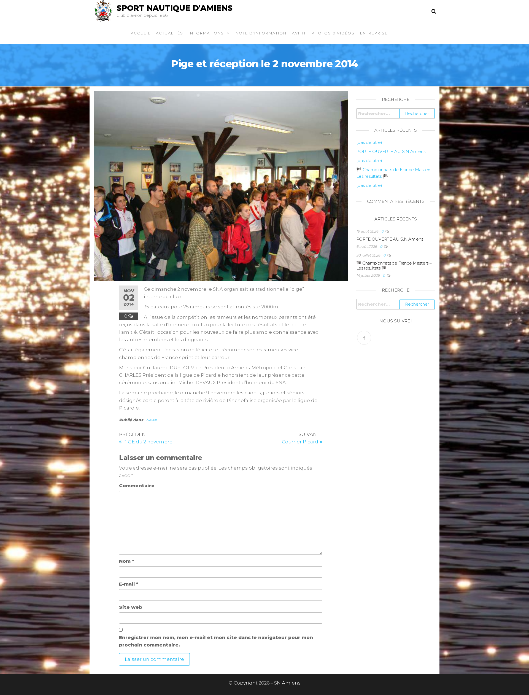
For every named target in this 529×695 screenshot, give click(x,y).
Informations (206, 33)
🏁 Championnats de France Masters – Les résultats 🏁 (394, 265)
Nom (126, 561)
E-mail (128, 584)
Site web (130, 607)
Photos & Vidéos (333, 33)
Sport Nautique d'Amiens (175, 8)
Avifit (299, 33)
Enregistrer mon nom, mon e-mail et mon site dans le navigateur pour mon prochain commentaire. (216, 641)
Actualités (169, 33)
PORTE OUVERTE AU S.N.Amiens (390, 151)
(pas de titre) (369, 142)
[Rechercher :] (396, 113)
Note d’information (261, 33)
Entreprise (374, 33)
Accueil (140, 33)
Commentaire (137, 485)
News (151, 419)
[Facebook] (364, 338)
